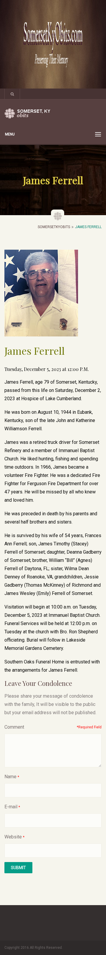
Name (10, 776)
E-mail (10, 807)
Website (13, 837)
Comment (14, 727)
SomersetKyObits (54, 227)
